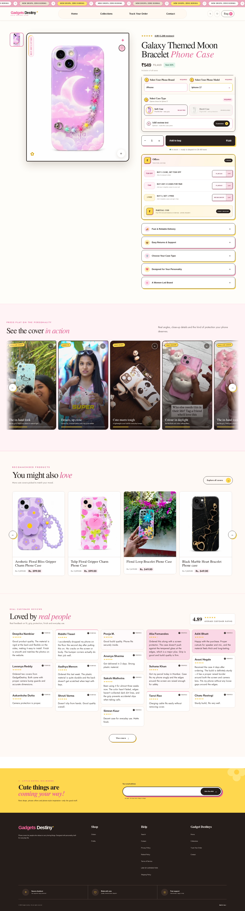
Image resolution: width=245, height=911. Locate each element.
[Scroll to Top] (237, 890)
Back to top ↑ (223, 905)
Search (143, 834)
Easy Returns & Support (161, 242)
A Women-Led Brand (159, 282)
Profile (93, 841)
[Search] (210, 13)
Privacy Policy (145, 848)
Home (74, 13)
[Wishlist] (217, 13)
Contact (170, 13)
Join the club (210, 791)
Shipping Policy (146, 875)
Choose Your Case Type (161, 256)
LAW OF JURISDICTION (149, 868)
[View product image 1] (17, 40)
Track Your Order (138, 13)
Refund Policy (145, 854)
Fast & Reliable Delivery (161, 229)
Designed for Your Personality (164, 269)
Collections (106, 13)
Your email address (129, 784)
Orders (93, 834)
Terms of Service (146, 861)
